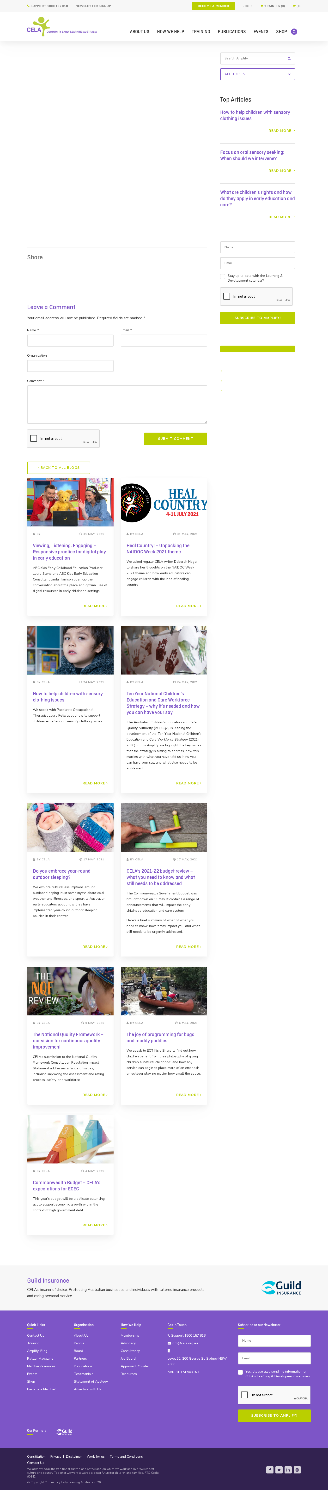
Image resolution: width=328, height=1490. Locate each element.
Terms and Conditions (126, 1456)
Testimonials (83, 1374)
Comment (35, 381)
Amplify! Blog (37, 1351)
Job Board (128, 1358)
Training (201, 31)
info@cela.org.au (184, 1343)
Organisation (37, 355)
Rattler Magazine (40, 1358)
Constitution (36, 1456)
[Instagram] (297, 1469)
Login (248, 6)
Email (126, 330)
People (79, 1343)
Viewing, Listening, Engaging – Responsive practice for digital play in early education (69, 552)
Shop (281, 31)
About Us (139, 31)
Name (32, 330)
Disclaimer (74, 1456)
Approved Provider (135, 1366)
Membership (130, 1335)
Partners (80, 1358)
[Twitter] (279, 1469)
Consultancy (130, 1351)
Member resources (41, 1366)
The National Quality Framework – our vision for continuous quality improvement (68, 1041)
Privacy (55, 1456)
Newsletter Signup (93, 6)
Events (261, 31)
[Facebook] (269, 1469)
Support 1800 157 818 (49, 6)
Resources (129, 1374)
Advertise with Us (87, 1389)
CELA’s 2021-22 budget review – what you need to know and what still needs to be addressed (161, 877)
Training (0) (274, 6)
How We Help (170, 31)
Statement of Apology (91, 1381)
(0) (298, 6)
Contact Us (35, 1335)
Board (78, 1351)
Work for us (96, 1456)
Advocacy (128, 1343)
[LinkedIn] (288, 1469)
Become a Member (213, 6)
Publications (232, 31)
